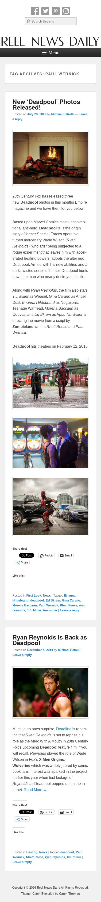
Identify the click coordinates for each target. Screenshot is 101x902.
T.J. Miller (34, 610)
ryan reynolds (55, 857)
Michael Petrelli (62, 114)
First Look (33, 595)
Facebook (35, 11)
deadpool (37, 600)
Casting (31, 852)
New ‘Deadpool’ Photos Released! (46, 104)
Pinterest (56, 11)
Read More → (35, 790)
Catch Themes (69, 893)
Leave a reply (69, 610)
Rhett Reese (68, 605)
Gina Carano (71, 600)
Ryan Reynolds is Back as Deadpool (49, 640)
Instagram (66, 11)
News (47, 595)
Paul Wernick (48, 605)
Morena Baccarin (24, 605)
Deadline (64, 729)
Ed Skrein (53, 600)
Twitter (45, 11)
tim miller (50, 610)
